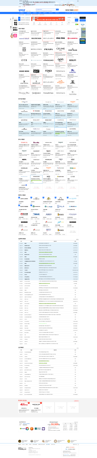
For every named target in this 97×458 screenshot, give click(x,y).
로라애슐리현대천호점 (28, 387)
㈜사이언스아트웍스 (27, 281)
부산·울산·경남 (28, 17)
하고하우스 (26, 354)
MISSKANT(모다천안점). (28, 292)
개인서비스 (51, 12)
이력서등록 (68, 12)
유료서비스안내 (53, 444)
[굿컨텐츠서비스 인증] (27, 428)
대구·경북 (22, 17)
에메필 (25, 290)
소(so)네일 (26, 356)
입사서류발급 (45, 24)
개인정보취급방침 (34, 444)
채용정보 (22, 12)
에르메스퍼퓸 (26, 328)
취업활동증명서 (39, 24)
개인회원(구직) (69, 17)
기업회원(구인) (75, 17)
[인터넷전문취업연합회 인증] (31, 428)
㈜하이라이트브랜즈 (27, 285)
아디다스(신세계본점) (27, 330)
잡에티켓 (62, 24)
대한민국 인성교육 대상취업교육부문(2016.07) (74, 441)
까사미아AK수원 (27, 321)
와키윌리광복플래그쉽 (28, 374)
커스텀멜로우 (26, 367)
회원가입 (69, 22)
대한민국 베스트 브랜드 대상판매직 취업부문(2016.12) (60, 441)
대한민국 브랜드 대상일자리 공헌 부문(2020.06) (36, 441)
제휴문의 (27, 444)
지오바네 (26, 378)
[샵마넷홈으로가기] (22, 447)
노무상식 (56, 24)
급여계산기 (34, 24)
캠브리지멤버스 (27, 332)
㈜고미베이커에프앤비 (28, 283)
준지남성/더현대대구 (27, 392)
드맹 (25, 334)
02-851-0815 (70, 449)
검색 (57, 9)
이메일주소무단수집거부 (41, 444)
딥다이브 (26, 343)
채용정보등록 (75, 12)
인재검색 (34, 12)
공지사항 (23, 6)
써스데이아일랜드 (27, 303)
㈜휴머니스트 (26, 299)
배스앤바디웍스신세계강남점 (28, 363)
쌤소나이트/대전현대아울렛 (28, 394)
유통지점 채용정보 (82, 17)
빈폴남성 (26, 372)
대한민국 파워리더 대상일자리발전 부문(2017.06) (48, 441)
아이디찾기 (73, 22)
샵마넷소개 (19, 444)
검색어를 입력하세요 (39, 9)
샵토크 (40, 12)
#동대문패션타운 (38, 11)
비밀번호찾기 (75, 22)
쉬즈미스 (26, 319)
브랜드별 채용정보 (82, 20)
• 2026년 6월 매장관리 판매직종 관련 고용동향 (24, 24)
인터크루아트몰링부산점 (28, 358)
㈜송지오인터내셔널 (27, 376)
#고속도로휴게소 (50, 11)
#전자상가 (46, 11)
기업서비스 (57, 12)
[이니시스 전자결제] (43, 428)
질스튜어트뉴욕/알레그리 (28, 314)
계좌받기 (48, 444)
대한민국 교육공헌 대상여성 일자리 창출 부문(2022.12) (24, 441)
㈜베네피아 (26, 341)
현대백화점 (26, 385)
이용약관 (30, 444)
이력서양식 (51, 24)
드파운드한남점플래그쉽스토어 (29, 294)
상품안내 (77, 29)
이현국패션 (26, 339)
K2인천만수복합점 (27, 323)
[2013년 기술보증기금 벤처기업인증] (22, 428)
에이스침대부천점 (27, 365)
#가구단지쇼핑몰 (42, 11)
